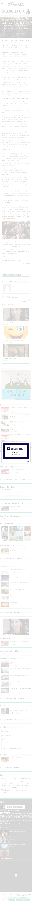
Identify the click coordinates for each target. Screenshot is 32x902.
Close (28, 461)
